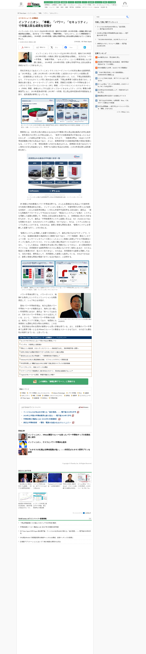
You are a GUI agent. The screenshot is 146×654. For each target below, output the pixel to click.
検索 (127, 16)
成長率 (75, 395)
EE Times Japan (22, 13)
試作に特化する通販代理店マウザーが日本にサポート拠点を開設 (42, 352)
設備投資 (36, 398)
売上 (80, 393)
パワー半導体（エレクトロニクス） (39, 393)
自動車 (87, 393)
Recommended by (78, 513)
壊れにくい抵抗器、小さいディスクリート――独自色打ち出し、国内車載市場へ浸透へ (50, 348)
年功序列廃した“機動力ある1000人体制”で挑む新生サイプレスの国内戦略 (45, 363)
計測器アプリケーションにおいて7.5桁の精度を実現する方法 (40, 542)
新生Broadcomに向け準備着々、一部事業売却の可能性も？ (40, 356)
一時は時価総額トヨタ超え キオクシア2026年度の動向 (38, 523)
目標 (39, 395)
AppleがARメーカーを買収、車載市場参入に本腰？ (38, 375)
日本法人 (45, 398)
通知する (42, 47)
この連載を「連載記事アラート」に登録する (57, 381)
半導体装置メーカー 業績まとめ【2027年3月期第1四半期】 (39, 527)
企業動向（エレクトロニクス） (53, 395)
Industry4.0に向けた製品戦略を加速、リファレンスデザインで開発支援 (44, 359)
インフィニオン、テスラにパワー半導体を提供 (47, 442)
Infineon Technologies (59, 393)
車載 (34, 395)
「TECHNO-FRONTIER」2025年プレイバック (112, 39)
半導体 (23, 393)
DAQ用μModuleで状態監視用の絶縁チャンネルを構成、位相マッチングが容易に (46, 537)
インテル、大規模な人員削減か (31, 344)
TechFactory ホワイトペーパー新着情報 (32, 519)
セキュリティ (25, 395)
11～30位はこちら (124, 112)
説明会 (68, 395)
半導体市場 (53, 398)
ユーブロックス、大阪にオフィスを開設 (34, 367)
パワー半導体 (72, 393)
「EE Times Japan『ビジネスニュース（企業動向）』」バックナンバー (43, 337)
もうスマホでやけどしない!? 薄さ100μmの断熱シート (38, 341)
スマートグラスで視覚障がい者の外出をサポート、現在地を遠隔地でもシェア (47, 371)
